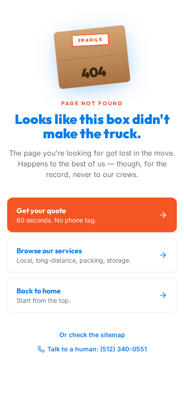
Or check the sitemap (92, 334)
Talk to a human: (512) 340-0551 (97, 349)
